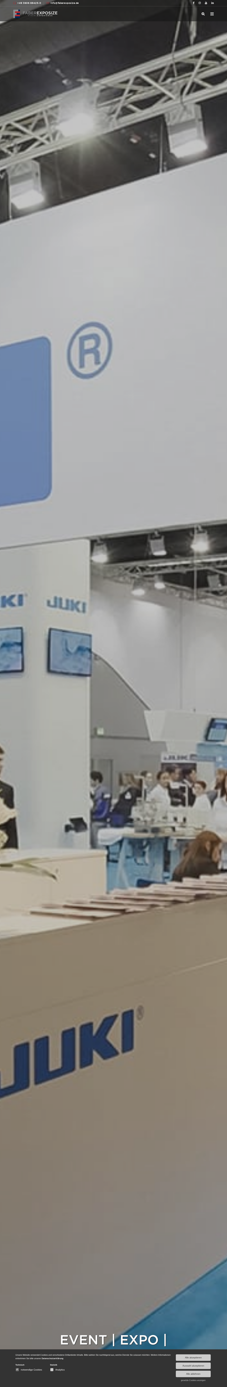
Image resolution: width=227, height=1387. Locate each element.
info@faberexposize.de (65, 3)
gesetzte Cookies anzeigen (193, 1380)
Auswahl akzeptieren (193, 1365)
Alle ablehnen (193, 1374)
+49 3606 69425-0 (29, 3)
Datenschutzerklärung (52, 1358)
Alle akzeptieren (193, 1357)
